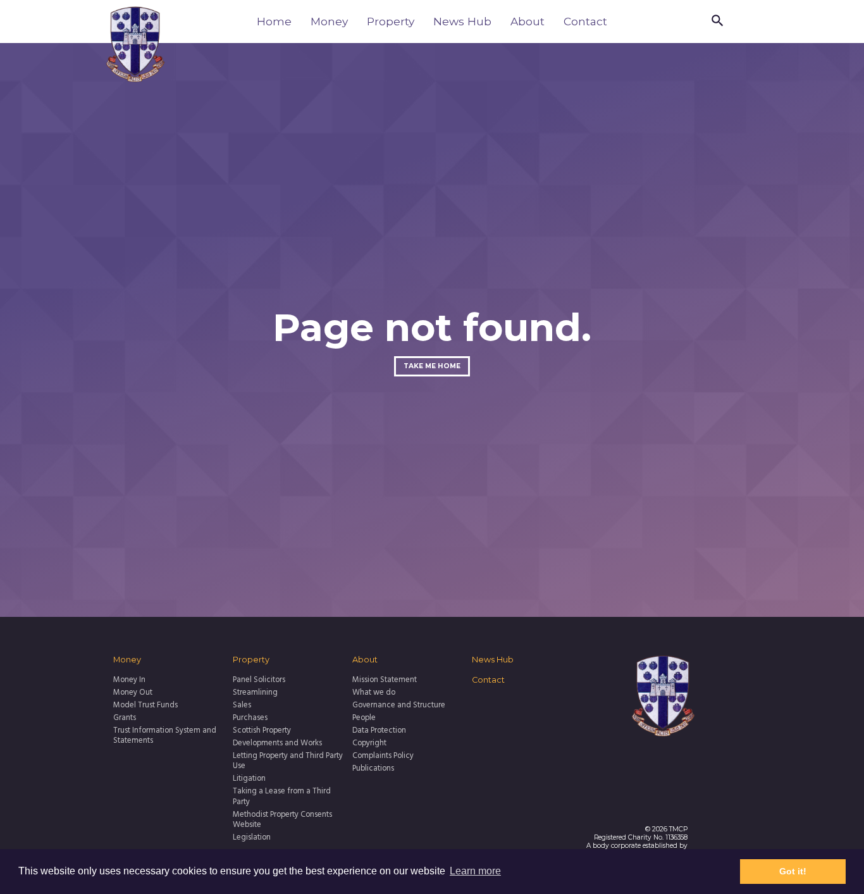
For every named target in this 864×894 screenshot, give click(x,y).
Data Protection (379, 731)
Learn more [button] (475, 871)
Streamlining (255, 693)
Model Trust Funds (145, 705)
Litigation (249, 779)
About (527, 21)
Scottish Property (262, 731)
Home (274, 21)
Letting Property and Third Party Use (288, 761)
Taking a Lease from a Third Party (282, 796)
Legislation (252, 838)
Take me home (432, 366)
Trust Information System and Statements (164, 736)
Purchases (250, 718)
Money (329, 21)
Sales (242, 705)
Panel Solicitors (259, 680)
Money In (129, 680)
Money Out (132, 693)
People (364, 718)
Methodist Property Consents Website (282, 820)
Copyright (369, 743)
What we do (373, 693)
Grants (124, 718)
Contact (585, 21)
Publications (373, 769)
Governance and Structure (398, 705)
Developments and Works (277, 743)
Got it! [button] (792, 871)
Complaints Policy (383, 756)
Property (390, 21)
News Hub (462, 21)
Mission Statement (384, 680)
